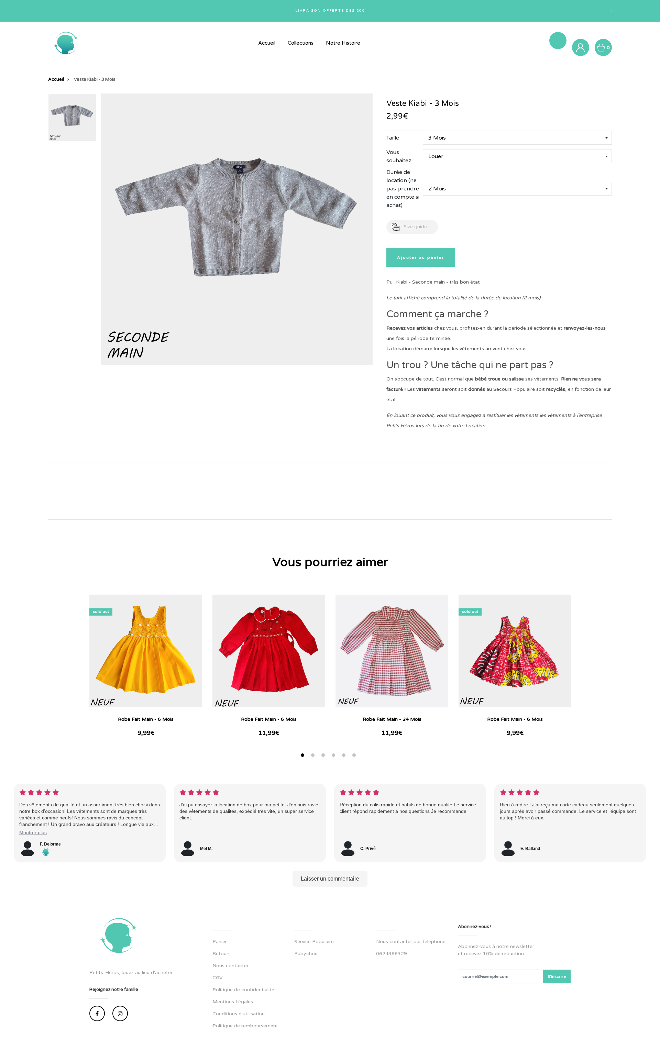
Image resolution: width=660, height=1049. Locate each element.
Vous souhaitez (398, 156)
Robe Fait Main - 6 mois (146, 719)
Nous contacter (230, 966)
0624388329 (391, 954)
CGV (217, 978)
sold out (101, 611)
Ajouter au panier (420, 257)
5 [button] (344, 756)
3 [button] (324, 756)
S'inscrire (557, 976)
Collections (301, 43)
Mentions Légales (232, 1002)
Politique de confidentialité (243, 990)
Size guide (415, 227)
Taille (392, 137)
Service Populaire (314, 942)
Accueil (266, 43)
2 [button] (314, 756)
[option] (72, 119)
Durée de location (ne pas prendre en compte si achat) (402, 189)
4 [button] (334, 756)
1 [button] (303, 756)
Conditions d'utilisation (238, 1014)
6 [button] (355, 756)
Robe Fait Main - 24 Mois (392, 719)
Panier (219, 942)
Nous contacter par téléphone (411, 942)
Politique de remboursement (245, 1026)
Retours (221, 954)
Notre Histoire (343, 43)
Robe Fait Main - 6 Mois (269, 719)
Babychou (306, 954)
